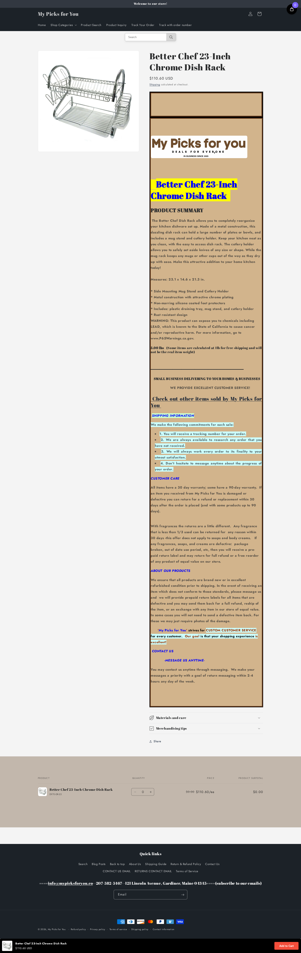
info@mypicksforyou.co (70, 883)
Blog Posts (99, 864)
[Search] (171, 37)
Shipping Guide (155, 864)
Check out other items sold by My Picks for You (206, 402)
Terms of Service (187, 871)
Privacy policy (97, 929)
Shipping (154, 84)
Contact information (163, 929)
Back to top (117, 864)
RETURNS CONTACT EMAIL (153, 871)
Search (83, 864)
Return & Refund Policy (186, 864)
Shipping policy (139, 929)
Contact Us (212, 864)
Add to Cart (286, 945)
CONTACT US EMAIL (117, 871)
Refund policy (78, 929)
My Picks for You (57, 929)
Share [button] (157, 741)
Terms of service (118, 929)
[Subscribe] (182, 895)
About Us (135, 864)
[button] (63, 25)
